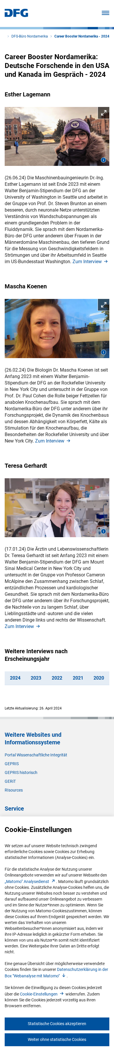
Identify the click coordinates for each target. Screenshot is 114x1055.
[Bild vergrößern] (57, 136)
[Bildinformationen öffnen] (103, 160)
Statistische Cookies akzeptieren (57, 1023)
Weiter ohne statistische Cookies (57, 1039)
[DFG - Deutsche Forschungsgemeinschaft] (16, 15)
